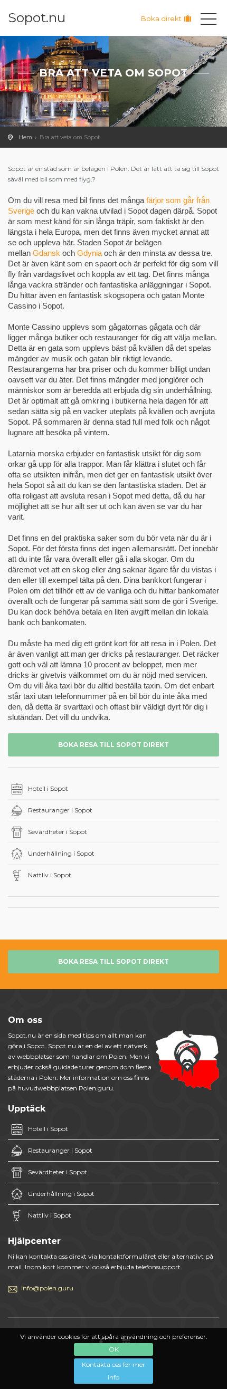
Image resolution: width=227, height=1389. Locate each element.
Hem (25, 137)
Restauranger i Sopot (60, 810)
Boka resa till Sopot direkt (113, 745)
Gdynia (89, 252)
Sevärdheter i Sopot (57, 832)
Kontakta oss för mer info (113, 1371)
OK (114, 1349)
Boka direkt (162, 18)
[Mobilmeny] (208, 21)
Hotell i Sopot (48, 788)
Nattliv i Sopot (49, 875)
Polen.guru (96, 1088)
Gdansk (46, 252)
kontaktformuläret (127, 1256)
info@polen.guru (47, 1288)
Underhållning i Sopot (61, 853)
